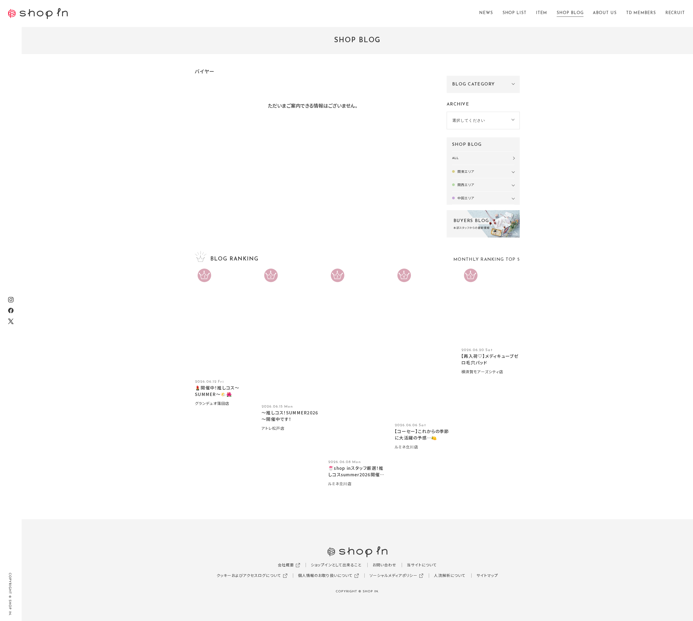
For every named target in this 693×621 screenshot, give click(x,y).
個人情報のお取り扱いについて (325, 575)
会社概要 (286, 564)
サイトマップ (487, 575)
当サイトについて (422, 564)
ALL (455, 158)
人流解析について (450, 575)
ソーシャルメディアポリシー (393, 575)
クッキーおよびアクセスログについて (249, 575)
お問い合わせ (384, 564)
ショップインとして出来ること (336, 564)
